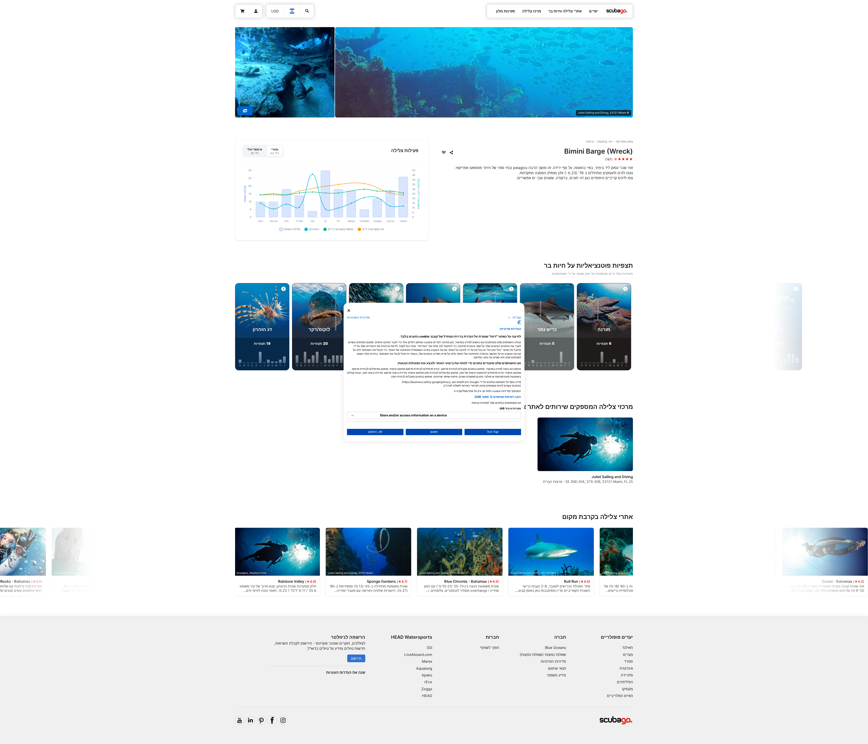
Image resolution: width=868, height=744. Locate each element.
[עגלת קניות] (242, 11)
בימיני (589, 141)
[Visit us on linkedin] (250, 720)
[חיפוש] (307, 11)
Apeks (427, 675)
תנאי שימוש (557, 668)
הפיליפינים (625, 682)
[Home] (616, 11)
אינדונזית (626, 668)
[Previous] (675, 327)
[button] (514, 317)
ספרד (628, 661)
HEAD (427, 695)
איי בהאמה (604, 141)
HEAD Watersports (411, 637)
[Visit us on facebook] (272, 720)
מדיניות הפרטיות (553, 661)
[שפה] (292, 11)
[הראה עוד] (245, 110)
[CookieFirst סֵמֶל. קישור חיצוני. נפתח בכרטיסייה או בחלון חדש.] (519, 322)
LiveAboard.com (418, 654)
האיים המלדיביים (620, 695)
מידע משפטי (556, 675)
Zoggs (426, 689)
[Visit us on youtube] (239, 720)
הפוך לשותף (489, 647)
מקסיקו (627, 689)
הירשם (356, 658)
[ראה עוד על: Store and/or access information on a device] (352, 415)
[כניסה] (255, 11)
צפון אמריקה (624, 141)
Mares (427, 661)
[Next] (192, 327)
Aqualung (424, 668)
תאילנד (627, 647)
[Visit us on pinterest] (261, 720)
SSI (429, 647)
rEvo (428, 682)
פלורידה (627, 675)
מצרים (628, 654)
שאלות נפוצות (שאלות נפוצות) (543, 654)
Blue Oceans (555, 647)
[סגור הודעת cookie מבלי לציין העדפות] (349, 310)
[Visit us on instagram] (283, 720)
